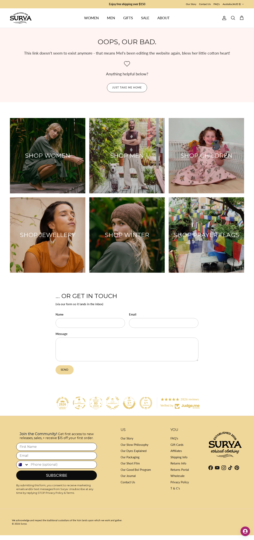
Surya (24, 523)
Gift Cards (177, 444)
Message (61, 334)
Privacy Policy (179, 482)
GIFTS (128, 18)
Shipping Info (179, 457)
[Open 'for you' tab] (245, 531)
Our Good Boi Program (136, 469)
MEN (111, 18)
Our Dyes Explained (133, 451)
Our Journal (128, 476)
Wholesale (177, 476)
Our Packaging (130, 457)
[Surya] (21, 18)
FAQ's (217, 4)
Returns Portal (179, 469)
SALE (145, 18)
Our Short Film (130, 463)
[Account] (223, 18)
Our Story (191, 4)
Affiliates (176, 451)
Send (64, 369)
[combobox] (22, 464)
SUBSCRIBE (56, 475)
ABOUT (163, 18)
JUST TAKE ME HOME (127, 87)
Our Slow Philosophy (134, 444)
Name (60, 314)
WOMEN (91, 18)
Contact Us (205, 4)
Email (132, 314)
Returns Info (178, 463)
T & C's (175, 488)
